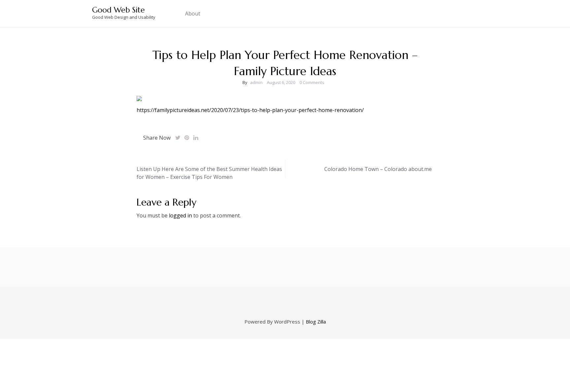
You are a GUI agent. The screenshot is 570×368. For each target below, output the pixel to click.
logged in (180, 215)
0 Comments (312, 82)
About (192, 13)
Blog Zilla (316, 321)
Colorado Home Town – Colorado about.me (378, 169)
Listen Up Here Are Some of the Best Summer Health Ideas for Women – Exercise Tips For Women (209, 173)
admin (256, 82)
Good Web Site (118, 9)
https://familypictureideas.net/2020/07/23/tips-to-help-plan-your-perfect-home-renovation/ (250, 110)
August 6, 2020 (281, 82)
